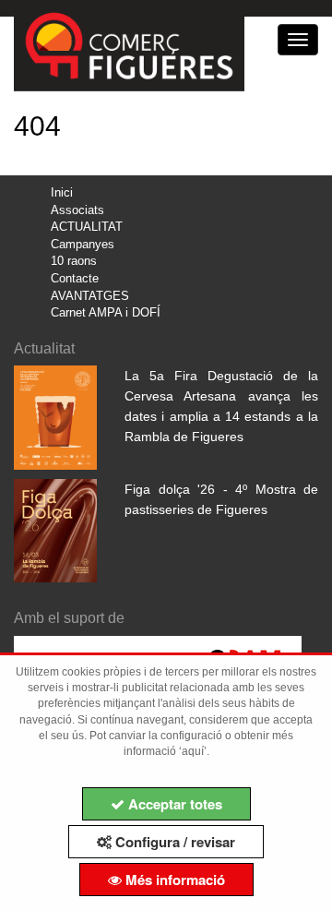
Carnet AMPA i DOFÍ (105, 312)
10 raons (74, 261)
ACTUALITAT (87, 226)
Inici (62, 192)
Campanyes (82, 244)
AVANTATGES (90, 296)
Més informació (173, 879)
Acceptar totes (173, 804)
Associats (77, 210)
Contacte (75, 278)
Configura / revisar (173, 842)
